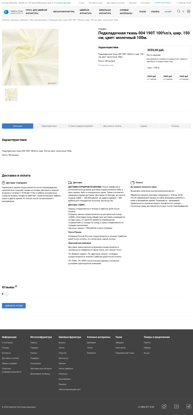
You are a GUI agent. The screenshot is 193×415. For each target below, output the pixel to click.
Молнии (62, 363)
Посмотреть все (105, 65)
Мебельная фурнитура (105, 12)
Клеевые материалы (126, 12)
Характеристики (49, 126)
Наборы (155, 11)
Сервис (143, 126)
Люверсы (34, 358)
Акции (146, 353)
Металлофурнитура (63, 11)
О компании (7, 342)
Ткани (142, 11)
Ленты (62, 348)
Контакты (145, 3)
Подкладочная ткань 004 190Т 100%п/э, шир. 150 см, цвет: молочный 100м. (84, 20)
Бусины (62, 342)
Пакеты (147, 342)
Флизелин (91, 353)
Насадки (34, 348)
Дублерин (91, 342)
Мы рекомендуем (38, 20)
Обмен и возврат (9, 363)
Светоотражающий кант (70, 389)
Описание (17, 126)
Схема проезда (63, 3)
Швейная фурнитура (86, 12)
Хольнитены (35, 363)
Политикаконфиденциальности (11, 370)
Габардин (119, 342)
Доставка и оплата (116, 3)
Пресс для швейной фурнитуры (36, 12)
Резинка (62, 384)
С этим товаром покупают (81, 126)
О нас (81, 3)
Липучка (62, 353)
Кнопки (33, 353)
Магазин (24, 20)
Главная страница (10, 20)
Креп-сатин (120, 348)
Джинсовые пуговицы (40, 374)
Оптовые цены (96, 3)
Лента (90, 348)
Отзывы (133, 3)
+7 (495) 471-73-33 (146, 407)
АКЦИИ (168, 11)
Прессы (33, 342)
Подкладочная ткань (124, 353)
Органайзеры (65, 379)
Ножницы (63, 374)
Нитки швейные (66, 368)
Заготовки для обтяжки (41, 368)
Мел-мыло (63, 358)
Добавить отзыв (14, 306)
